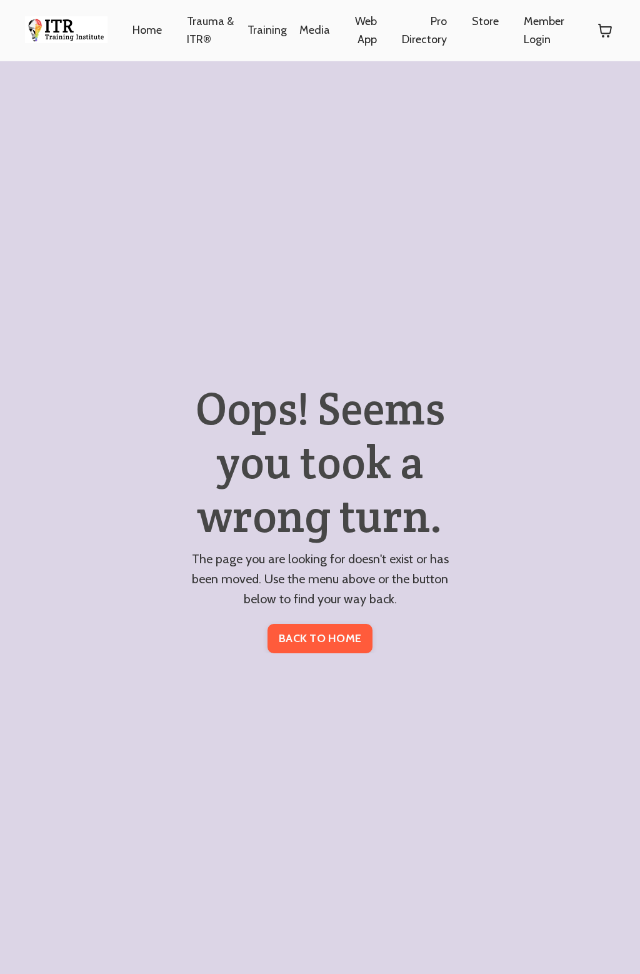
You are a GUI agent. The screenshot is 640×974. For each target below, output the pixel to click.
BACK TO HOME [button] (320, 638)
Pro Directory (424, 30)
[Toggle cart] (605, 31)
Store (485, 21)
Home (147, 30)
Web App (366, 30)
